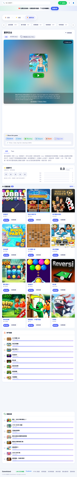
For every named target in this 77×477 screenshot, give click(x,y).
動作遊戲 (25, 25)
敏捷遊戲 (50, 25)
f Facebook (10, 138)
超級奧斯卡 (15, 447)
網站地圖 (58, 471)
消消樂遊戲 (51, 471)
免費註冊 (54, 8)
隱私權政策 (65, 471)
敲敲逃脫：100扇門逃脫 (34, 319)
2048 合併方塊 (16, 452)
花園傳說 (14, 377)
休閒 (6, 37)
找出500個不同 (32, 214)
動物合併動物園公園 (17, 441)
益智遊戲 (12, 25)
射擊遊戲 (37, 25)
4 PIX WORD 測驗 (17, 425)
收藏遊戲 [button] (69, 33)
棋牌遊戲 (63, 25)
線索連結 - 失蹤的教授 (18, 458)
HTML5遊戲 (36, 471)
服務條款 (72, 471)
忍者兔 (54, 319)
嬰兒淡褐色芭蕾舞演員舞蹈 (19, 436)
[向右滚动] (73, 25)
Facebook (28, 471)
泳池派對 (5, 249)
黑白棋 (54, 284)
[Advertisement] (38, 118)
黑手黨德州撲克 (56, 214)
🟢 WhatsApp (28, 138)
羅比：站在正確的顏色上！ (19, 419)
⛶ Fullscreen (67, 42)
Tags (12, 151)
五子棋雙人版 (31, 249)
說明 (6, 151)
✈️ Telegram (39, 138)
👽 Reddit (49, 138)
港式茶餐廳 (55, 249)
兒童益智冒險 (16, 430)
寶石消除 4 (6, 284)
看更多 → (72, 186)
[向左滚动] (4, 25)
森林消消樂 (6, 319)
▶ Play (6, 220)
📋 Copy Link (59, 138)
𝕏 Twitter (18, 138)
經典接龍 (14, 371)
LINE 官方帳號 (20, 471)
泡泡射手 (5, 214)
